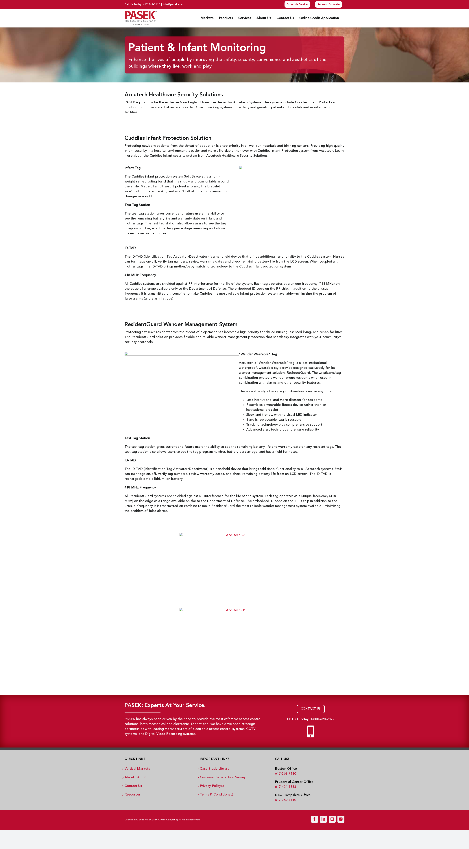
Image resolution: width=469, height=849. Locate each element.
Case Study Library (214, 768)
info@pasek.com (173, 4)
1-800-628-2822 (322, 719)
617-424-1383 (285, 786)
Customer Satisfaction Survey (223, 777)
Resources (133, 794)
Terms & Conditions (215, 794)
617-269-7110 (151, 4)
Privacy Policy (210, 785)
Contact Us (133, 785)
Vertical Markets (137, 768)
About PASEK (135, 777)
